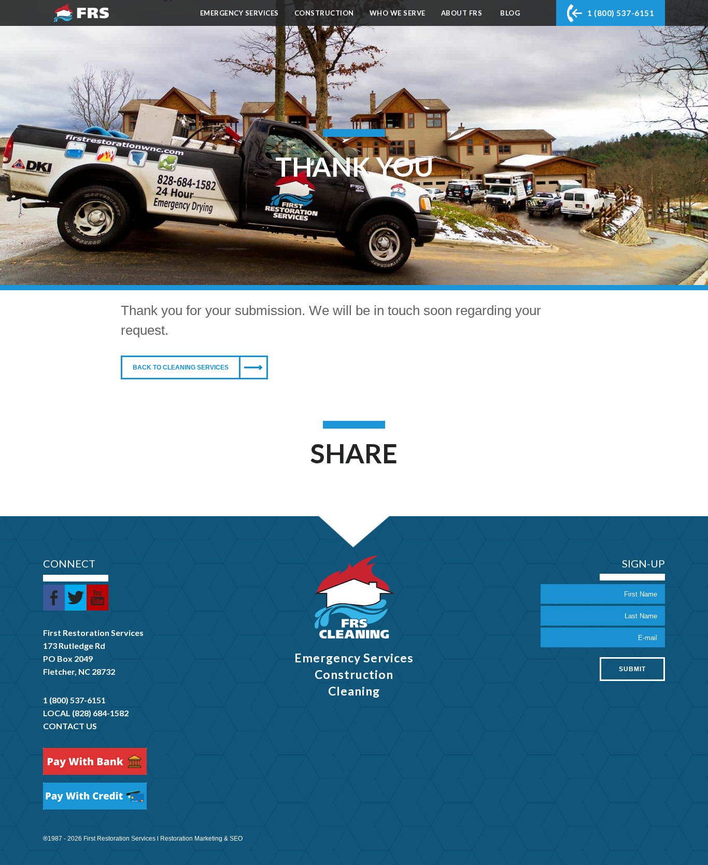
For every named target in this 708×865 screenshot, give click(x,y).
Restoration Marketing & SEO (201, 838)
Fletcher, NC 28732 (79, 671)
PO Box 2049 (68, 658)
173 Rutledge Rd (74, 645)
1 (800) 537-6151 (620, 13)
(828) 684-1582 (100, 713)
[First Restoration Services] (81, 13)
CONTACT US (70, 726)
